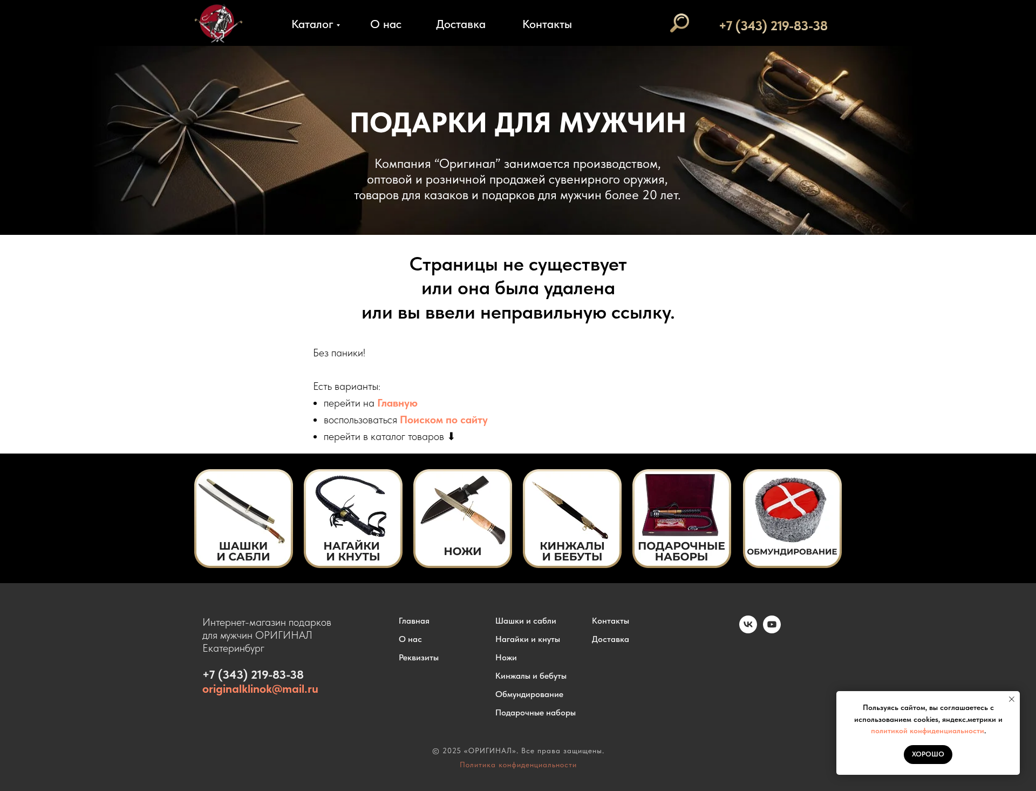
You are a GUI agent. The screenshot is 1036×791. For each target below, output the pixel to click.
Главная (414, 621)
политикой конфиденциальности (927, 730)
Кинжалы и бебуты (531, 676)
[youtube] (772, 630)
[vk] (748, 630)
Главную (397, 402)
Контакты (547, 24)
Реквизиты (419, 657)
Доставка (461, 24)
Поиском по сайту (444, 419)
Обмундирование (529, 694)
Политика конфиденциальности (518, 764)
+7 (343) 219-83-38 (773, 25)
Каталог (312, 24)
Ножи (506, 657)
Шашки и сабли (525, 621)
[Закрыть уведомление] (1011, 699)
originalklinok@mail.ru (260, 688)
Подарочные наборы (535, 712)
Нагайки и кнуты (527, 639)
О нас (385, 24)
